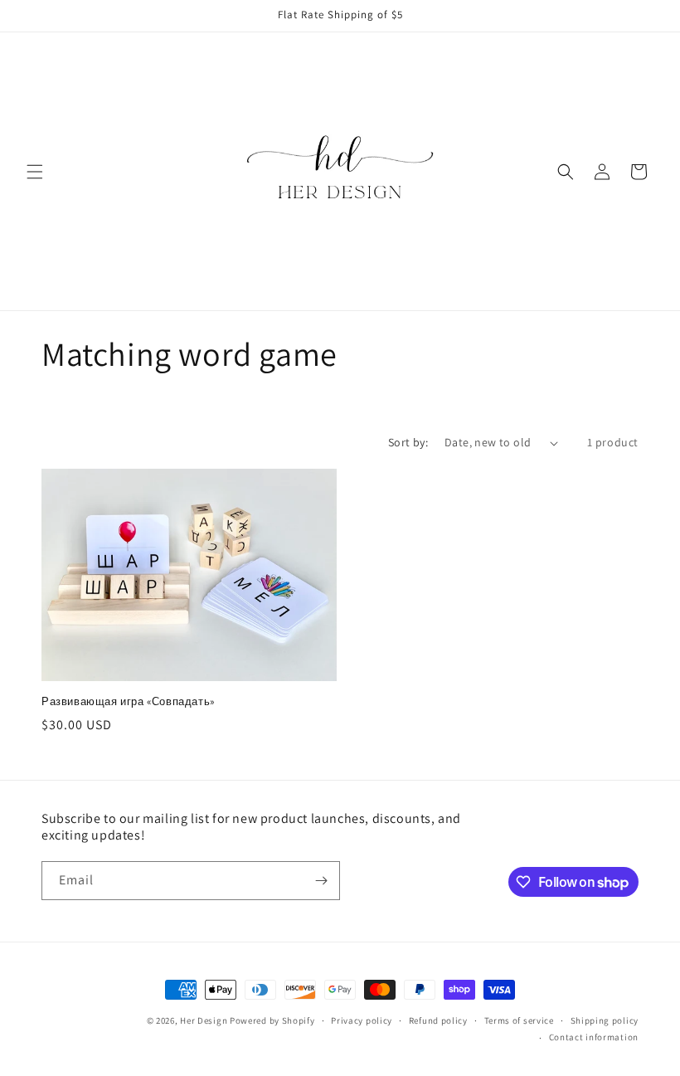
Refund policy (438, 1020)
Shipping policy (605, 1020)
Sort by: (408, 442)
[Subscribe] (321, 880)
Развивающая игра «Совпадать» (128, 701)
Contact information (594, 1037)
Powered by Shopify (272, 1020)
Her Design (203, 1020)
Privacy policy (361, 1020)
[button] (35, 171)
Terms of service (519, 1020)
